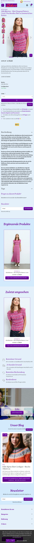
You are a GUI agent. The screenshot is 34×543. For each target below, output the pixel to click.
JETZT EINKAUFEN (17, 412)
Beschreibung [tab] (6, 132)
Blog (3, 464)
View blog (29, 429)
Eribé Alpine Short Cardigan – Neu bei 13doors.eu (16, 468)
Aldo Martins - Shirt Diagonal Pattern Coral (17, 340)
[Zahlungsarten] (17, 124)
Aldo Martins (4, 84)
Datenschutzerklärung (5, 211)
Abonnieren (28, 208)
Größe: (3, 93)
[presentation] (8, 38)
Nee (12, 540)
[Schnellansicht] (27, 232)
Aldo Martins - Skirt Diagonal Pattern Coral (17, 272)
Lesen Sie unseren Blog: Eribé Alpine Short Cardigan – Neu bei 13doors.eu (17, 479)
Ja (7, 540)
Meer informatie (22, 540)
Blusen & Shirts (11, 103)
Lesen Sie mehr (5, 76)
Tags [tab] (3, 189)
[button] (27, 5)
